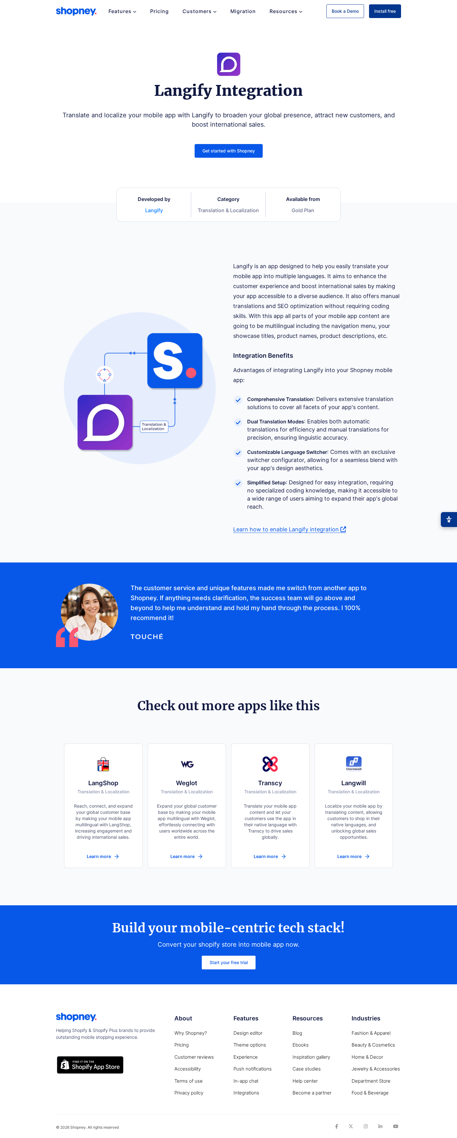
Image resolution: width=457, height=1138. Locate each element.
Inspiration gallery (311, 1057)
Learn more (99, 856)
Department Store (371, 1081)
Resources (284, 11)
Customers (197, 11)
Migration (243, 11)
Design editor (247, 1033)
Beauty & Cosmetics (373, 1045)
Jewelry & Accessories (376, 1069)
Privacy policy (188, 1093)
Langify (154, 210)
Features (120, 11)
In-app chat (245, 1081)
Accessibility (187, 1069)
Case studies (307, 1069)
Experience (245, 1057)
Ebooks (301, 1045)
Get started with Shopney (228, 150)
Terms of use (188, 1081)
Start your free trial (229, 962)
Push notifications (252, 1069)
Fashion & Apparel (371, 1033)
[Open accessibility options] (449, 519)
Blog (297, 1033)
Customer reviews (194, 1057)
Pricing (159, 11)
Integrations (246, 1093)
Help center (305, 1081)
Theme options (249, 1045)
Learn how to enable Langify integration (286, 529)
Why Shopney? (190, 1033)
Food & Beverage (370, 1093)
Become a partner (312, 1093)
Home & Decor (367, 1057)
